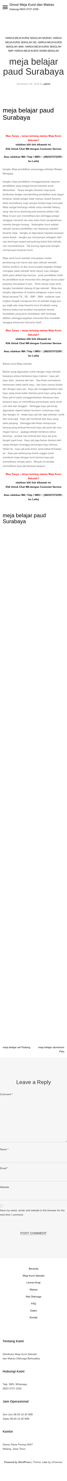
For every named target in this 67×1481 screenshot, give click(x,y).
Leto (44, 1462)
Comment (6, 1094)
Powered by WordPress (17, 1462)
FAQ (33, 1303)
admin (46, 83)
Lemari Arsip (33, 1282)
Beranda (33, 1268)
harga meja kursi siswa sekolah (36, 50)
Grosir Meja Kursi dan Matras (31, 4)
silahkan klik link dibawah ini (34, 144)
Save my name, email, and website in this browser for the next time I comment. (32, 1212)
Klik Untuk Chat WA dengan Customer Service (33, 148)
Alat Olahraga (33, 1296)
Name (4, 1149)
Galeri (33, 1310)
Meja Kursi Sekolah (33, 1275)
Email (4, 1168)
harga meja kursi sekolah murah (28, 38)
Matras (34, 1289)
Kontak (34, 1317)
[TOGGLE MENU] (5, 7)
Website (4, 1187)
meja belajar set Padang (16, 1047)
